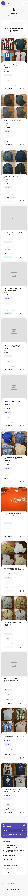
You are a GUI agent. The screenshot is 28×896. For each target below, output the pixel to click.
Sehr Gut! (14, 14)
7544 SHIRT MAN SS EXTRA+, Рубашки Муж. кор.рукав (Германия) (12, 403)
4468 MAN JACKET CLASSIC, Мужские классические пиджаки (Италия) (14, 178)
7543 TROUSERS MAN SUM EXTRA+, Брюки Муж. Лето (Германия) (12, 347)
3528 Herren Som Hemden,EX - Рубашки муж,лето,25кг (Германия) (13, 459)
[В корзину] (23, 257)
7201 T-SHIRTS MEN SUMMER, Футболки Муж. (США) (12, 514)
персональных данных (11, 835)
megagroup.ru (18, 889)
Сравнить (20, 88)
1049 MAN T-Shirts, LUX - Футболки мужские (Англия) (14, 233)
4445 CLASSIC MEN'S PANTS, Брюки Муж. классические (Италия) (12, 122)
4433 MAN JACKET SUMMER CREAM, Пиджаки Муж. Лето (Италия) (12, 624)
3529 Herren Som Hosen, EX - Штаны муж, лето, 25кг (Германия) (14, 569)
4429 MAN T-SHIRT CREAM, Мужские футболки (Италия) (12, 790)
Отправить (23, 831)
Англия (5, 236)
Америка (6, 517)
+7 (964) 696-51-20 (11, 845)
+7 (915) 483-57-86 (11, 847)
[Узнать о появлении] (23, 88)
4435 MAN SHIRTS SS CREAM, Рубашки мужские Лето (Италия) (14, 735)
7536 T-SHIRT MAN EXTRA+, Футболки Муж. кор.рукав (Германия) (12, 680)
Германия (6, 69)
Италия (5, 125)
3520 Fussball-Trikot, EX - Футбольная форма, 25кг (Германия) (11, 66)
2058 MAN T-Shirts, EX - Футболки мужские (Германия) (14, 289)
